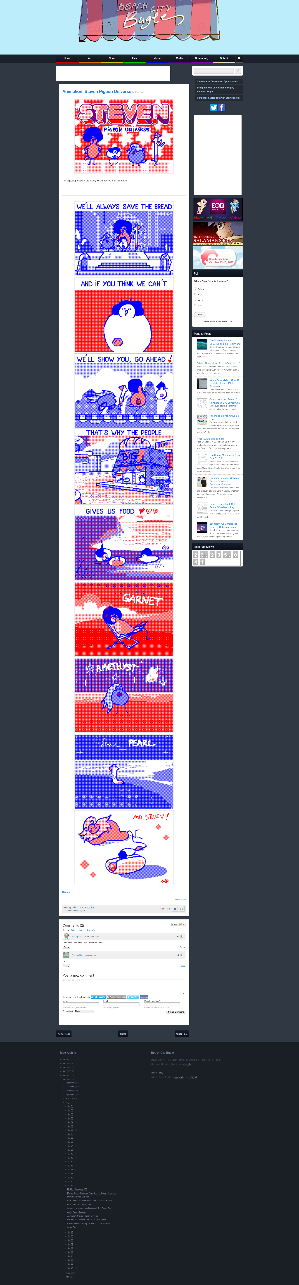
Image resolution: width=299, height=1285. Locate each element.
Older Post (181, 1033)
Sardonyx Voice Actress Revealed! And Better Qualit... (91, 1208)
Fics (134, 58)
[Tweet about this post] (182, 909)
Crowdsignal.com (224, 321)
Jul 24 (70, 1134)
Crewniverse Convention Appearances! (218, 81)
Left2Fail (193, 1077)
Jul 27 (70, 1122)
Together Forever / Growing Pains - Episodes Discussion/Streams (224, 481)
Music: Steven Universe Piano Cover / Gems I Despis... (91, 1193)
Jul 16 (70, 1165)
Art (90, 58)
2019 (65, 1063)
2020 (65, 1059)
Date (73, 929)
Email (105, 1000)
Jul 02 (70, 1263)
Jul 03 (70, 1260)
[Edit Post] (96, 907)
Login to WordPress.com (116, 997)
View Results (209, 321)
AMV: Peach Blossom (76, 1212)
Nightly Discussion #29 (77, 1189)
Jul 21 (70, 1145)
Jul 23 (70, 1137)
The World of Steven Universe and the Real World (225, 342)
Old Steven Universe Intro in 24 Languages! (86, 1219)
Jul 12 (70, 1181)
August (69, 1098)
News (112, 58)
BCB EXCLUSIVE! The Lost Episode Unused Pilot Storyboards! (224, 383)
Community (202, 58)
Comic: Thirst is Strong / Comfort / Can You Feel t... (90, 1223)
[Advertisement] (113, 73)
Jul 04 (70, 1255)
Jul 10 (70, 1232)
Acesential (179, 1077)
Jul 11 (70, 1185)
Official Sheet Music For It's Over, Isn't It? (218, 363)
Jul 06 (70, 1248)
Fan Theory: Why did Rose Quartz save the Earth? (89, 1200)
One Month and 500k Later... (80, 1204)
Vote (200, 315)
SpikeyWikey (77, 955)
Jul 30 (70, 1110)
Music (157, 58)
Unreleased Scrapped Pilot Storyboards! (218, 97)
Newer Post (64, 1033)
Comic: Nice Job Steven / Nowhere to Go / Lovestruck (224, 400)
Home (67, 58)
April (67, 1276)
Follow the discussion (182, 924)
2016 (65, 1075)
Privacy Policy (157, 1072)
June (68, 1272)
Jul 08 (70, 1240)
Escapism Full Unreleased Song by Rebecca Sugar (223, 525)
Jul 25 (70, 1129)
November (70, 1086)
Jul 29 (70, 1114)
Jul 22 (70, 1141)
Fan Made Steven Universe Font (224, 417)
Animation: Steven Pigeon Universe (96, 91)
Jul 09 (70, 1236)
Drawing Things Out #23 (78, 1196)
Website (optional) (152, 1000)
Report (182, 947)
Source (66, 891)
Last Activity (89, 929)
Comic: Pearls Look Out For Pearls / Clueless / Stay (224, 505)
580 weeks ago (93, 936)
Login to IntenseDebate (98, 997)
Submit (224, 58)
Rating (79, 929)
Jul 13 (70, 1177)
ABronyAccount (79, 936)
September (70, 1094)
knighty (188, 1064)
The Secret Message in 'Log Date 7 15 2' (224, 456)
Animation (76, 910)
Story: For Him (73, 1227)
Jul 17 (70, 1161)
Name (65, 1000)
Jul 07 (70, 1244)
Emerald (183, 900)
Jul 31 (70, 1106)
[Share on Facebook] (175, 909)
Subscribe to (69, 1011)
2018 (65, 1067)
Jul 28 (70, 1118)
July (67, 1102)
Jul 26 (70, 1126)
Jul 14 (70, 1173)
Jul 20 (70, 1149)
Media (179, 58)
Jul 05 (70, 1252)
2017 (65, 1071)
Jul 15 (70, 1169)
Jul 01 (70, 1267)
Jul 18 (70, 1157)
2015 (65, 1079)
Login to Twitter (133, 997)
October (69, 1090)
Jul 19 (70, 1153)
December (70, 1082)
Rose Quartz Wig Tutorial (210, 438)
